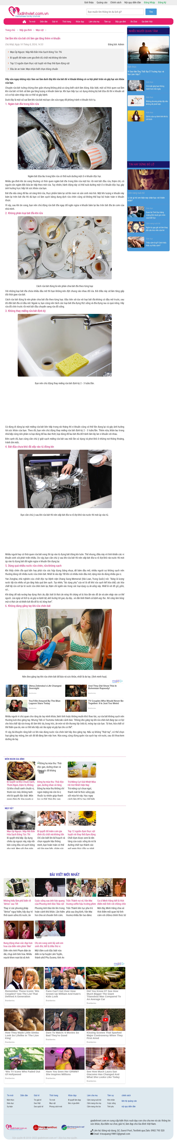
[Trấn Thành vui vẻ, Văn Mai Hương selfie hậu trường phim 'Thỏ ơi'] (81, 887)
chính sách (126, 1095)
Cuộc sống (111, 1103)
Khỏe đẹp (80, 21)
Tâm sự (107, 21)
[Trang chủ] (24, 21)
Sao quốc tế (38, 1106)
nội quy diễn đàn (129, 1106)
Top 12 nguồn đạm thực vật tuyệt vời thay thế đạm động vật (40, 63)
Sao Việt (37, 1103)
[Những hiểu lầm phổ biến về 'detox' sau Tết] (19, 887)
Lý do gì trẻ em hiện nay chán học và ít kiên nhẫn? (146, 199)
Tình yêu (110, 1106)
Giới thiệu (89, 2)
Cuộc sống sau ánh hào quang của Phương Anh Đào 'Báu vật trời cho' (50, 903)
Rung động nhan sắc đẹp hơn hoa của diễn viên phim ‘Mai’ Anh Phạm (18, 946)
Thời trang (66, 21)
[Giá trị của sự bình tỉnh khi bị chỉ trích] (136, 115)
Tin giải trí (37, 1100)
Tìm (151, 11)
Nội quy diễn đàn (132, 2)
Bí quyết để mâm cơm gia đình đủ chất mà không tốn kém (38, 57)
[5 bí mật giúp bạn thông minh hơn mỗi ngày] (136, 85)
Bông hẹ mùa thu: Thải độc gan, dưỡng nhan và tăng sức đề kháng (50, 785)
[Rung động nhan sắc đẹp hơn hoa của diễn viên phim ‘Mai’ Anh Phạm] (19, 929)
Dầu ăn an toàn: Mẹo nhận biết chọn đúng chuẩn (34, 69)
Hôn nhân (111, 1100)
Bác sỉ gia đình (73, 1103)
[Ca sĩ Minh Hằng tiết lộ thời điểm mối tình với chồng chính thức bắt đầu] (112, 887)
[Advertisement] (64, 404)
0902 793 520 (157, 1130)
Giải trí (55, 21)
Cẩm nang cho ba (94, 1106)
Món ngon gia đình (14, 759)
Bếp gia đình (120, 21)
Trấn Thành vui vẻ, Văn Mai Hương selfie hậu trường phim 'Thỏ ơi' (81, 903)
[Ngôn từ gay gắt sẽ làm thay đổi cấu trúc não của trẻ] (136, 226)
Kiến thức (149, 82)
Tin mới (32, 21)
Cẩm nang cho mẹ (94, 1103)
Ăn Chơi (134, 21)
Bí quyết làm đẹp (74, 1100)
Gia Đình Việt (147, 21)
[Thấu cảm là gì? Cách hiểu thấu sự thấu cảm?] (136, 242)
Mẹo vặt (9, 808)
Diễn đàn (43, 21)
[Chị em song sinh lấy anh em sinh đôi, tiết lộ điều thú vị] (50, 929)
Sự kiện (10, 1106)
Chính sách (115, 2)
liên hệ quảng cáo (129, 1101)
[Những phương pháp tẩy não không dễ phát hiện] (136, 100)
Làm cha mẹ (94, 21)
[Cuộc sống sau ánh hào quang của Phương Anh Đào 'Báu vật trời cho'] (50, 887)
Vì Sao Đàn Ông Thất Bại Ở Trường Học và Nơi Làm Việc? (146, 73)
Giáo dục (149, 208)
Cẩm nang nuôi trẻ (153, 223)
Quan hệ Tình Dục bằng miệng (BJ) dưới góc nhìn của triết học (155, 215)
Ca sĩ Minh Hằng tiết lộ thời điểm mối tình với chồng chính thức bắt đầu (112, 903)
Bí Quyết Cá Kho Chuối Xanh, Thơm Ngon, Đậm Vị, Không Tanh (21, 785)
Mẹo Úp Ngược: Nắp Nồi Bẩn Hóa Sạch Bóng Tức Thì (36, 52)
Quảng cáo (102, 2)
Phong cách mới (55, 1106)
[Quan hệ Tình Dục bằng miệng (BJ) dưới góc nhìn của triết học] (136, 211)
